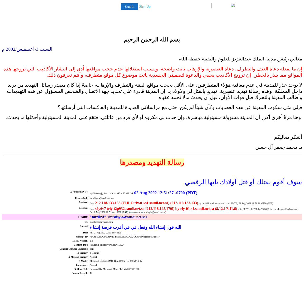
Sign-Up (145, 6)
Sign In (129, 6)
